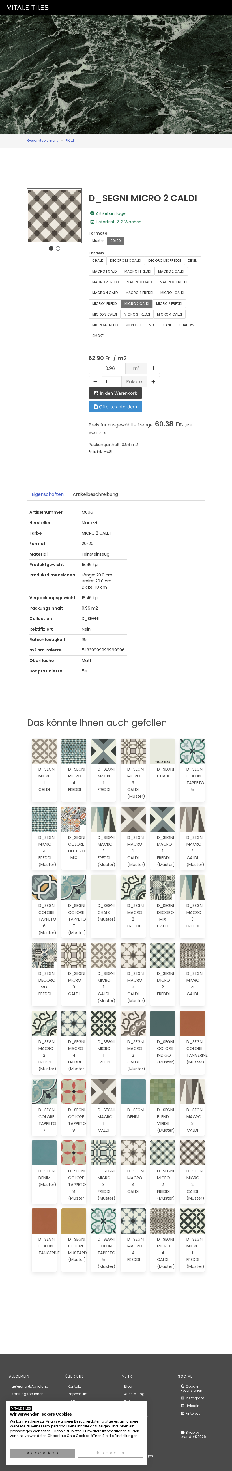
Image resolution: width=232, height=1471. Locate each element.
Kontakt (74, 1386)
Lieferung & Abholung (30, 1386)
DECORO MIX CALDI (125, 260)
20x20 (116, 240)
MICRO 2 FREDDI (169, 303)
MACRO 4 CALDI (105, 292)
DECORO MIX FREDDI (164, 260)
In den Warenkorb (118, 393)
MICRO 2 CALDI (136, 303)
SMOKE (98, 335)
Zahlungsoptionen (28, 1393)
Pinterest (192, 1413)
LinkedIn (192, 1405)
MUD (152, 325)
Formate (98, 233)
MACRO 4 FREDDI (139, 292)
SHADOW (186, 325)
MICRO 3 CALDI (104, 314)
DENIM (193, 260)
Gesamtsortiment (42, 140)
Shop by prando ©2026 (193, 1434)
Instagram (194, 1398)
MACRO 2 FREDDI (106, 282)
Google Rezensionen (191, 1388)
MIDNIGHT (134, 325)
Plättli (70, 140)
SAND (167, 325)
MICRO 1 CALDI (172, 292)
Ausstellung (134, 1393)
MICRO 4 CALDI (169, 314)
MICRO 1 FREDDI (104, 303)
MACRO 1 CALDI (104, 271)
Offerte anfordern (117, 406)
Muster (98, 240)
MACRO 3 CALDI (140, 282)
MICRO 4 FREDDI (105, 325)
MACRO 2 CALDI (171, 271)
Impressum (78, 1393)
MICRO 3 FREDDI (137, 314)
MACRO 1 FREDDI (137, 271)
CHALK (97, 260)
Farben (96, 253)
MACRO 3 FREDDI (173, 282)
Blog (128, 1386)
